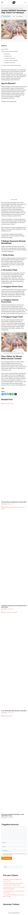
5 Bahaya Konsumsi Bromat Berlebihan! (9, 51)
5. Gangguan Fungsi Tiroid (9, 62)
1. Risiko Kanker (7, 54)
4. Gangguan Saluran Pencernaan (11, 60)
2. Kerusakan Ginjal (8, 56)
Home (2, 8)
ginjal (2, 276)
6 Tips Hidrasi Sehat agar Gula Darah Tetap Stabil (13, 710)
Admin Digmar (7, 16)
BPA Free (23, 380)
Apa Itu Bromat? (4, 49)
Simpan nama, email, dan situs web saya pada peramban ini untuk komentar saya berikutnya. (15, 854)
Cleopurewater (4, 503)
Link (17, 16)
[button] (25, 2)
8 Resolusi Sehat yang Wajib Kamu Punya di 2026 (13, 502)
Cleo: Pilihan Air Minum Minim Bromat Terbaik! (11, 65)
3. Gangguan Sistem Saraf (9, 58)
